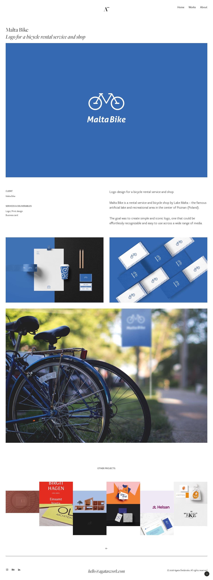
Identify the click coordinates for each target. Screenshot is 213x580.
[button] (106, 548)
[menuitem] (181, 7)
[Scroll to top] (206, 573)
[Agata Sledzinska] (106, 7)
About (203, 7)
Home (180, 7)
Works (192, 7)
